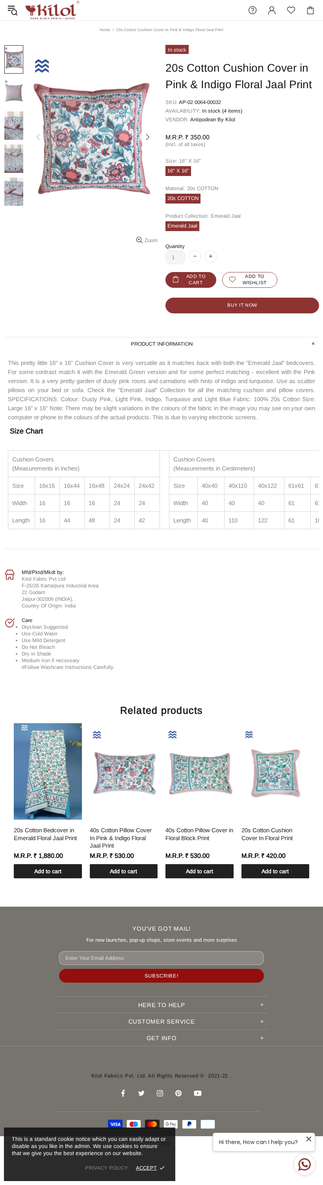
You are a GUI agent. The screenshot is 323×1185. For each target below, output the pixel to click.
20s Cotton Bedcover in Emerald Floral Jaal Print (45, 834)
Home (105, 30)
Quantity (175, 246)
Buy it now (242, 305)
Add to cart (47, 871)
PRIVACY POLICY (106, 1168)
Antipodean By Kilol (212, 119)
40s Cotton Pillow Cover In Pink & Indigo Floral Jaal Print (121, 838)
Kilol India (52, 10)
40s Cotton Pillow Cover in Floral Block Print (199, 834)
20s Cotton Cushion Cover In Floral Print (267, 834)
